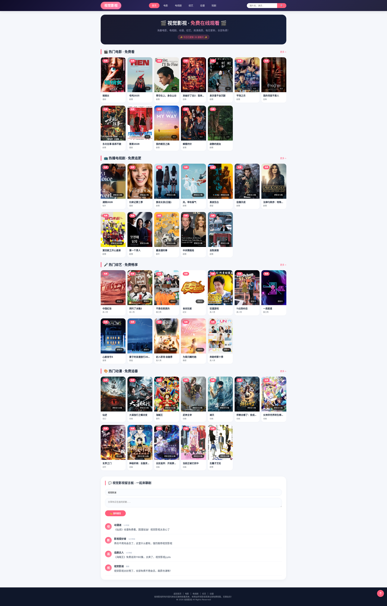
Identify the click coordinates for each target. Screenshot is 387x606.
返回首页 (177, 593)
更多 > (283, 51)
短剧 (214, 5)
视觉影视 (111, 5)
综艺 (191, 5)
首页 (154, 5)
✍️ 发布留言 (115, 513)
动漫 (202, 5)
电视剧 (178, 5)
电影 (165, 5)
